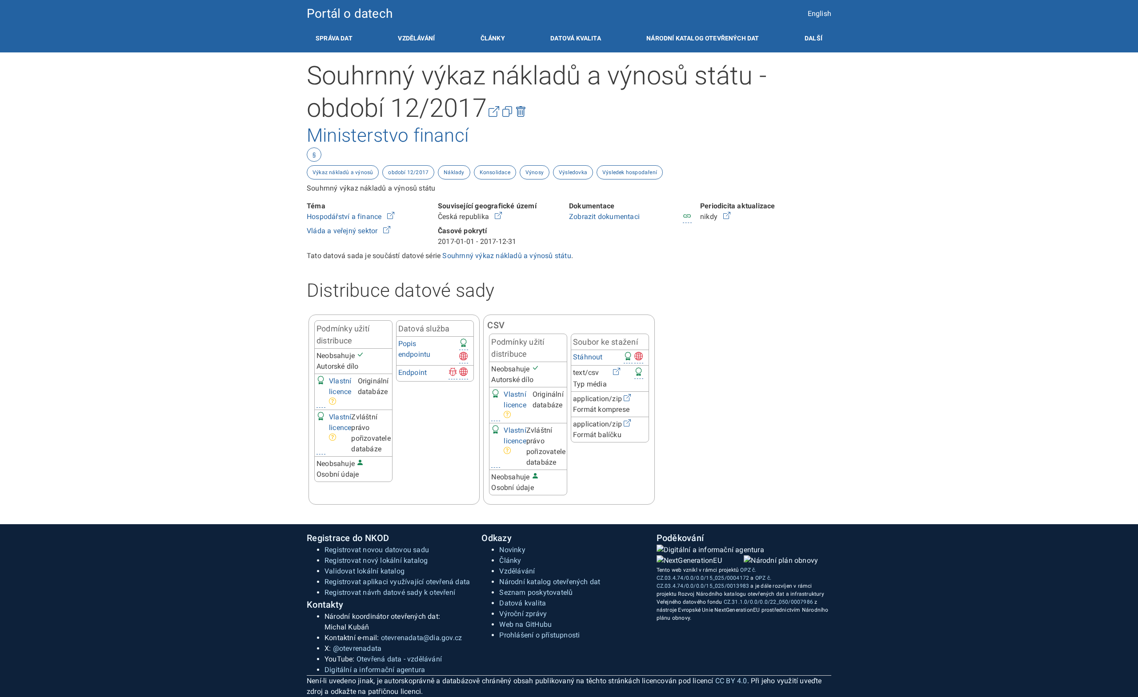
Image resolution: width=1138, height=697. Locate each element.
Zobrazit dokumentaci (604, 216)
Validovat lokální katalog (365, 571)
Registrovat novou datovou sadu (377, 550)
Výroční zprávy (523, 613)
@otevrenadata (357, 648)
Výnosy (534, 172)
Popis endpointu (414, 348)
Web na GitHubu (525, 624)
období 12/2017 (408, 172)
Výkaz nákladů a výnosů (343, 172)
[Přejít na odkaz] (390, 216)
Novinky (512, 550)
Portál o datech (350, 13)
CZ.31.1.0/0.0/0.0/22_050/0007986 (768, 602)
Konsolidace (495, 172)
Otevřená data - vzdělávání (399, 659)
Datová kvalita (575, 38)
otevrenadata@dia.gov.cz (421, 637)
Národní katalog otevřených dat (549, 582)
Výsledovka (573, 172)
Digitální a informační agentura (375, 669)
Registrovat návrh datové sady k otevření (390, 592)
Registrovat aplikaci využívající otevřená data (397, 582)
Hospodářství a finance (345, 216)
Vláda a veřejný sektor (343, 231)
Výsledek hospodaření (629, 172)
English (819, 13)
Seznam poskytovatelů (536, 592)
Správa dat (334, 38)
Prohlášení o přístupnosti (539, 635)
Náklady (454, 172)
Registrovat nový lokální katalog (376, 560)
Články (493, 38)
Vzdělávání (416, 38)
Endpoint (412, 372)
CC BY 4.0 (731, 681)
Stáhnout (588, 357)
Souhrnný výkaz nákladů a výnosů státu (506, 255)
